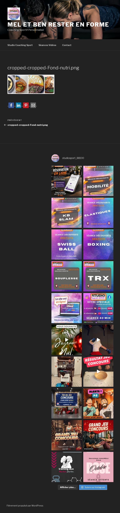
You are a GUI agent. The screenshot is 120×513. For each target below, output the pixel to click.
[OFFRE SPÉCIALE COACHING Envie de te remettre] (98, 308)
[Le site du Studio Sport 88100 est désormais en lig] (66, 308)
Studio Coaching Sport (20, 45)
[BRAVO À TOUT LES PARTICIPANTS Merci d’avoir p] (98, 372)
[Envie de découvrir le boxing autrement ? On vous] (98, 244)
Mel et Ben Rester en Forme (58, 24)
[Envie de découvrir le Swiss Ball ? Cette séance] (66, 244)
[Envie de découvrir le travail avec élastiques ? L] (98, 213)
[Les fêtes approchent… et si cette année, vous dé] (66, 467)
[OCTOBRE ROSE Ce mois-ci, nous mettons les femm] (98, 467)
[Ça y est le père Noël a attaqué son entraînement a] (98, 340)
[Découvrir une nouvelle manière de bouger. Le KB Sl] (66, 213)
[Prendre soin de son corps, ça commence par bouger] (98, 181)
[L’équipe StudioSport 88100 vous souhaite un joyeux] (66, 340)
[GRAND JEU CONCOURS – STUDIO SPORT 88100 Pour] (98, 435)
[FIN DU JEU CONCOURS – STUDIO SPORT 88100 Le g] (66, 403)
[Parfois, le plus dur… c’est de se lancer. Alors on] (66, 181)
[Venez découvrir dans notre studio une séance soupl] (66, 276)
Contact (66, 45)
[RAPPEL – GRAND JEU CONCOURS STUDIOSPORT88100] (66, 435)
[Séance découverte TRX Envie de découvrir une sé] (98, 276)
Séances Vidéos (47, 45)
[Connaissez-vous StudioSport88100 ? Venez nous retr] (66, 372)
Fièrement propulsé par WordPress (25, 505)
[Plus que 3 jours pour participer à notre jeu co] (98, 403)
